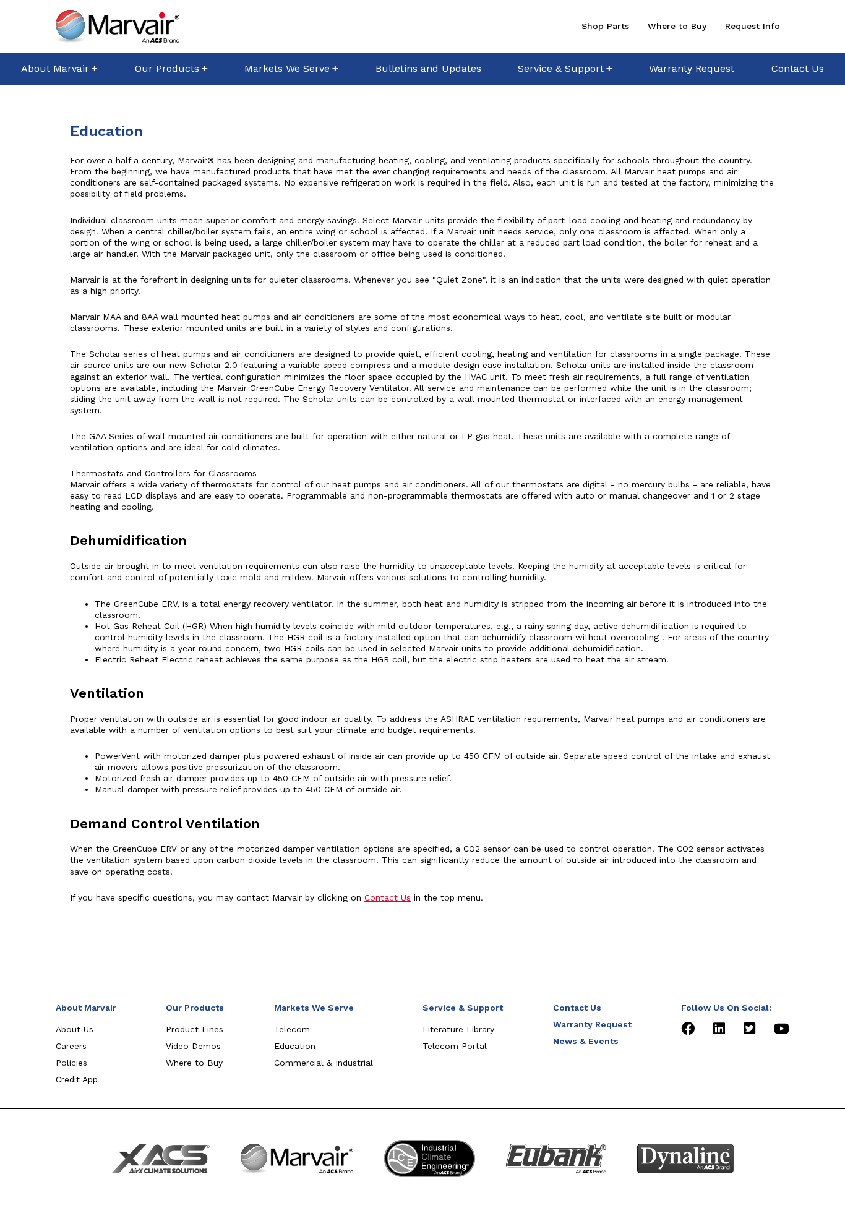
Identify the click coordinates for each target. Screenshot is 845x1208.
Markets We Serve (287, 68)
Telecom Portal (454, 1046)
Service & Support (561, 68)
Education (294, 1046)
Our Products (167, 68)
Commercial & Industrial (323, 1063)
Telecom (292, 1029)
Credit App (77, 1079)
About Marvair (55, 68)
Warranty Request (691, 68)
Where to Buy (677, 26)
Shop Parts (605, 26)
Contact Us (797, 68)
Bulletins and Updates (428, 68)
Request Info (752, 26)
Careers (71, 1046)
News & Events (586, 1041)
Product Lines (194, 1029)
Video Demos (193, 1046)
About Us (74, 1029)
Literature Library (458, 1029)
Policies (71, 1063)
